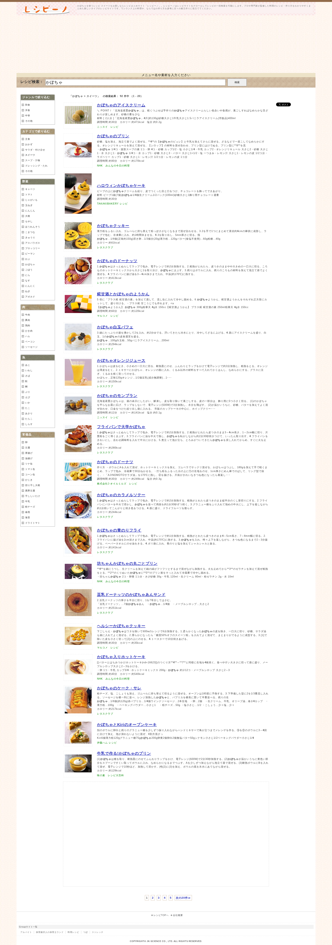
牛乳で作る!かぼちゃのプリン (124, 753)
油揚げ (29, 458)
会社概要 (178, 915)
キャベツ (30, 189)
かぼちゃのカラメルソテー (121, 495)
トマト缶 (30, 469)
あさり (29, 413)
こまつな (30, 232)
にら (27, 275)
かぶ (27, 259)
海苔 (27, 517)
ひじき (29, 480)
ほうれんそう (32, 226)
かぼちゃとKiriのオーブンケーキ (127, 724)
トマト (29, 194)
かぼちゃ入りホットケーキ (121, 657)
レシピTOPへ (161, 915)
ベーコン (30, 341)
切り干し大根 (32, 485)
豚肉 (27, 320)
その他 (29, 121)
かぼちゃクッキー (113, 226)
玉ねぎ (29, 205)
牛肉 (27, 314)
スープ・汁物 (32, 160)
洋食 (27, 110)
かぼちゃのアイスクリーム (121, 105)
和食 (27, 105)
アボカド (30, 296)
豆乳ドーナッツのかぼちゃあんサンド (131, 594)
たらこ (29, 418)
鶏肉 (27, 325)
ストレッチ (97, 932)
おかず (29, 144)
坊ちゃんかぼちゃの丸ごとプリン (127, 563)
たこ (27, 408)
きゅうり (30, 237)
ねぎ (27, 291)
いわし (29, 370)
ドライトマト (32, 523)
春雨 (27, 512)
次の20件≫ (183, 897)
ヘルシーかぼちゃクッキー (121, 626)
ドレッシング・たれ (36, 165)
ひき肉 (29, 331)
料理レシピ (73, 932)
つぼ (85, 932)
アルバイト (26, 932)
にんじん (30, 210)
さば (27, 375)
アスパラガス (32, 243)
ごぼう (29, 269)
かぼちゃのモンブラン (117, 395)
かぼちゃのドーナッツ (117, 261)
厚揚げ (29, 453)
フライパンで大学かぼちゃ (121, 427)
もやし (29, 221)
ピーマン (30, 253)
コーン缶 (30, 474)
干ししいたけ (32, 496)
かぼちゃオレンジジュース (121, 360)
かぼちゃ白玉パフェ (115, 327)
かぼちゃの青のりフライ (119, 530)
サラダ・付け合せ (35, 149)
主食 (27, 139)
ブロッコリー (32, 248)
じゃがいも (31, 200)
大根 (27, 216)
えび (27, 397)
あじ (27, 365)
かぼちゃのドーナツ (115, 462)
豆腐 (27, 447)
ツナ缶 (29, 463)
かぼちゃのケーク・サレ (119, 688)
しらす (29, 424)
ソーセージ (31, 347)
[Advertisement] (166, 44)
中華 (27, 115)
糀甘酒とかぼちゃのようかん (123, 294)
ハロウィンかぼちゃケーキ (121, 185)
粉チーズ (30, 506)
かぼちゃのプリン (113, 136)
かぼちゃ (30, 264)
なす (27, 280)
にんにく (30, 286)
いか (27, 402)
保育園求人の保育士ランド (50, 932)
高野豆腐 (30, 490)
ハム (27, 336)
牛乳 (27, 501)
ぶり (27, 392)
